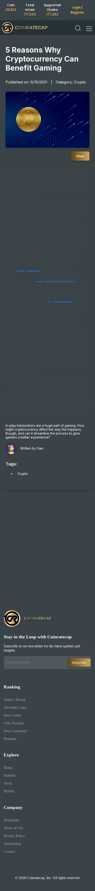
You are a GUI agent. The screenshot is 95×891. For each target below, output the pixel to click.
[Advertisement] (47, 551)
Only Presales (14, 723)
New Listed (12, 715)
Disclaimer (11, 820)
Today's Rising (14, 700)
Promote (10, 739)
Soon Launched (15, 731)
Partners (9, 775)
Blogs (8, 768)
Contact (9, 851)
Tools (8, 783)
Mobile (9, 791)
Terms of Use (13, 828)
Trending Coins (15, 707)
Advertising (12, 844)
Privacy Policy (14, 836)
